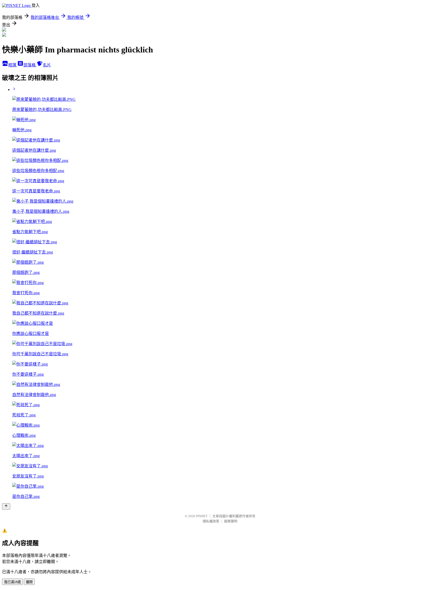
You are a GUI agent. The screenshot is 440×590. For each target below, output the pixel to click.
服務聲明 (230, 521)
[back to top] (6, 506)
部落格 (30, 65)
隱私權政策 (211, 521)
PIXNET (202, 516)
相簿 (12, 65)
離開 (29, 582)
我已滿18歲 (12, 582)
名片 (47, 65)
